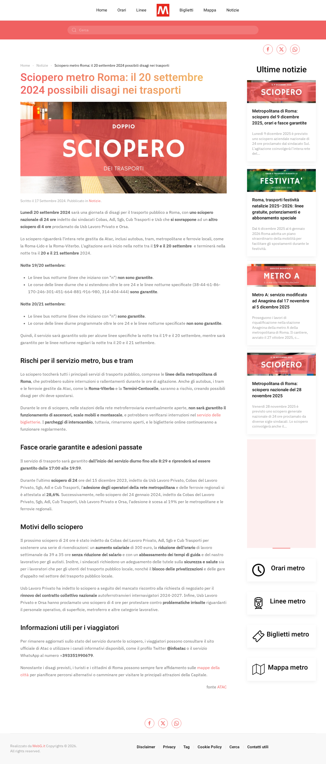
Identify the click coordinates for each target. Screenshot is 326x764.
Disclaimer (146, 747)
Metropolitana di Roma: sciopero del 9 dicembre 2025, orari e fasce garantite (279, 117)
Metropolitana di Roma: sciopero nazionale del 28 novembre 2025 (277, 389)
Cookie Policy (210, 747)
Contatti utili (257, 747)
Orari (121, 10)
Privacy (169, 747)
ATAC (222, 686)
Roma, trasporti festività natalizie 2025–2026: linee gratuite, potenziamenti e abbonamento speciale (278, 209)
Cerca (234, 747)
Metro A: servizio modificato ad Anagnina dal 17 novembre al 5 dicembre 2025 (280, 301)
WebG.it (38, 746)
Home (101, 10)
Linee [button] (141, 10)
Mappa (209, 10)
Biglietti (186, 10)
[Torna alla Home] (163, 10)
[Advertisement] (281, 493)
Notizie (232, 10)
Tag (186, 747)
